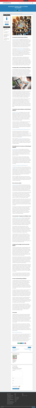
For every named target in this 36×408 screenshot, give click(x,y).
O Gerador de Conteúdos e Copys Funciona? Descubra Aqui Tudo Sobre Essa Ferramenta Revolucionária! (15, 349)
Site (12, 383)
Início (4, 13)
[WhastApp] (16, 10)
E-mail (13, 380)
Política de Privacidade (17, 397)
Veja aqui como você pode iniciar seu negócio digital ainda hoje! (20, 165)
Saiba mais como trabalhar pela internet (17, 332)
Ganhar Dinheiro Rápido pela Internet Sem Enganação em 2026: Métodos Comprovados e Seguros (14, 361)
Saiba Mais (6, 24)
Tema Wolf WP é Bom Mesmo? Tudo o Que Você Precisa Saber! (6, 39)
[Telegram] (19, 10)
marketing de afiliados (15, 39)
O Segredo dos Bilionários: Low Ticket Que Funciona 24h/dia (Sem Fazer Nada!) (10, 400)
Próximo (29, 347)
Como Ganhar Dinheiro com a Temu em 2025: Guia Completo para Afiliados (27, 349)
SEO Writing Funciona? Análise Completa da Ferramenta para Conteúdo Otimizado (10, 396)
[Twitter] (17, 10)
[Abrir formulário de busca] (32, 3)
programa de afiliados (21, 49)
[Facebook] (18, 343)
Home (15, 395)
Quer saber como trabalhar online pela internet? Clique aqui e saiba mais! (21, 129)
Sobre (15, 396)
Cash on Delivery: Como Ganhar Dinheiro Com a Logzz (10, 398)
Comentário (13, 370)
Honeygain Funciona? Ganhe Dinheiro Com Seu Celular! (6, 29)
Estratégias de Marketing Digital (9, 13)
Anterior (14, 347)
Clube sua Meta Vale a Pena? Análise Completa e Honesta (10, 403)
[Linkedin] (18, 10)
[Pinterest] (25, 343)
